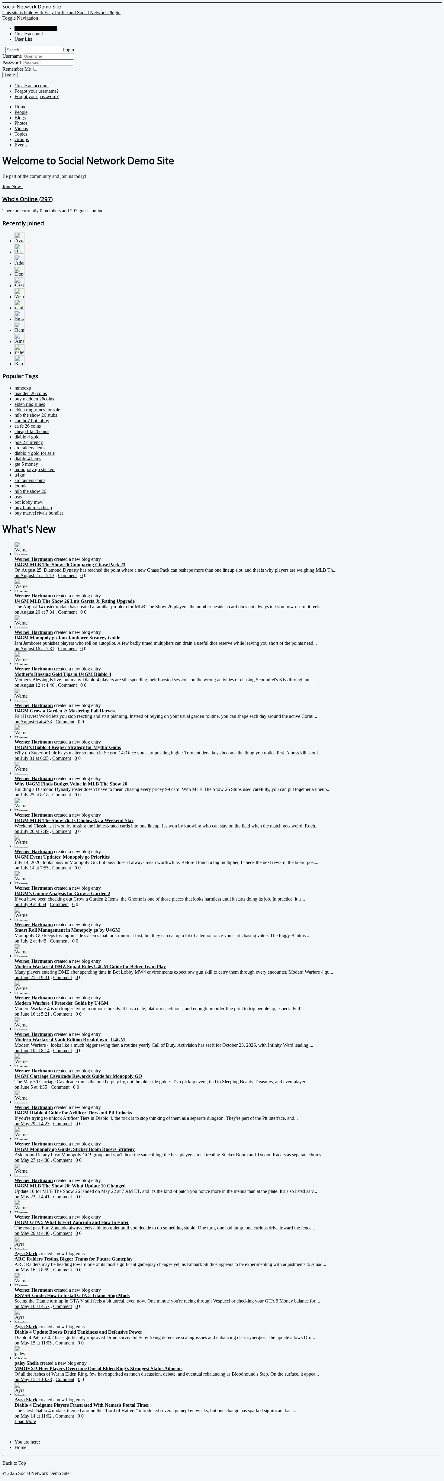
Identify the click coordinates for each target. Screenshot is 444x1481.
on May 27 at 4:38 (32, 1160)
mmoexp (22, 387)
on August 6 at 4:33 (33, 721)
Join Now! (12, 186)
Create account (28, 33)
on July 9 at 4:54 (30, 904)
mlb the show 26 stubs (35, 415)
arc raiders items (29, 447)
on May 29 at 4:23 (32, 1123)
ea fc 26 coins (27, 426)
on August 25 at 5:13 (34, 575)
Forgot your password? (36, 96)
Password (12, 62)
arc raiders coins (29, 480)
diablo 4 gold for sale (34, 453)
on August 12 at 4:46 (34, 685)
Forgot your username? (36, 91)
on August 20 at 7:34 (34, 612)
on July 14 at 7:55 (31, 867)
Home (20, 106)
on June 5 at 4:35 (30, 1087)
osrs (18, 496)
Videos (21, 128)
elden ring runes (29, 404)
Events (20, 144)
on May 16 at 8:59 (32, 1269)
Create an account (31, 85)
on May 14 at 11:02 (33, 1415)
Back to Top (14, 1463)
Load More (25, 1421)
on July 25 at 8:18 (31, 794)
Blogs (20, 117)
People (20, 112)
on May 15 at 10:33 (33, 1379)
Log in (10, 75)
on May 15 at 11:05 (33, 1342)
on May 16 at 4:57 (32, 1306)
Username (12, 56)
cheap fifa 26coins (31, 431)
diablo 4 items (27, 458)
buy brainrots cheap (33, 507)
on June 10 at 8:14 (32, 1050)
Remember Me (16, 69)
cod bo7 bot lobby (31, 420)
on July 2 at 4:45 (30, 940)
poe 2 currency (28, 442)
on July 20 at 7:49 (31, 831)
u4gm (19, 474)
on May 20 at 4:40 (32, 1233)
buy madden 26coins (34, 398)
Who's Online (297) (27, 199)
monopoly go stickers (34, 469)
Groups (21, 139)
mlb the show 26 (30, 491)
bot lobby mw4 (28, 502)
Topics (20, 134)
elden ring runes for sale (37, 409)
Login (68, 49)
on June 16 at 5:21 (32, 1014)
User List (23, 39)
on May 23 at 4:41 (32, 1196)
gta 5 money (26, 464)
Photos (20, 123)
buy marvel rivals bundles (38, 513)
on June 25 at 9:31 (32, 977)
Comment (67, 575)
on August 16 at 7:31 (34, 648)
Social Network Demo (35, 28)
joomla (20, 485)
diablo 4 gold (27, 436)
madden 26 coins (30, 393)
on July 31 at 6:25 (31, 758)
